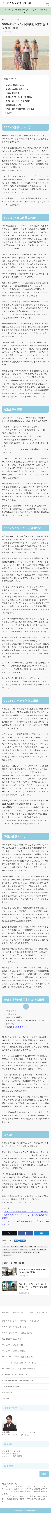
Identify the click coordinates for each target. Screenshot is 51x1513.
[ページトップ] (46, 1508)
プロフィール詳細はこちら (17, 1434)
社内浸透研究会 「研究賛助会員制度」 (20, 1380)
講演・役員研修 (12, 1453)
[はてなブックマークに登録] (41, 1233)
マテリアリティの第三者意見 (13, 1350)
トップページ (8, 19)
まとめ (9, 112)
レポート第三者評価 (14, 1456)
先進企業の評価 (12, 93)
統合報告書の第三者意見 (11, 1339)
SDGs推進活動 (27, 1252)
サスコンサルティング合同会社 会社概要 (18, 1356)
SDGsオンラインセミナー (10, 1250)
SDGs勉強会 (6, 1252)
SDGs (18, 19)
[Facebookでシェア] (25, 1233)
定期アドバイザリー (14, 1451)
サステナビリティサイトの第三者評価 (17, 1333)
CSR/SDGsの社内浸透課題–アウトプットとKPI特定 (26, 1211)
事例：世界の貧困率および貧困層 (20, 108)
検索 (44, 1474)
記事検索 (8, 1465)
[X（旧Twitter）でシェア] (9, 1233)
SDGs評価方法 (7, 1255)
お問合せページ (8, 1392)
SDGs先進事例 (41, 1250)
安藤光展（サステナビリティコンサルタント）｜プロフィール (25, 1313)
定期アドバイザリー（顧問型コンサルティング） (21, 1321)
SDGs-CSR (6, 1247)
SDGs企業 (32, 1250)
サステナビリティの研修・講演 (14, 1327)
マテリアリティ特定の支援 (12, 1344)
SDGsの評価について (15, 85)
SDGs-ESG (14, 1247)
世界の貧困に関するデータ (16, 1027)
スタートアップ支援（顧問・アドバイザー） (19, 1362)
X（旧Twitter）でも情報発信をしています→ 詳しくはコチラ (26, 10)
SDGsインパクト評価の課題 (18, 101)
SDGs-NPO (32, 1247)
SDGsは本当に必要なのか (17, 89)
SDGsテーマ (23, 1250)
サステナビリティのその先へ (17, 3)
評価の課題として (13, 104)
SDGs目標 (36, 1252)
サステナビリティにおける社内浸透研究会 (18, 1368)
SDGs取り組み (16, 1252)
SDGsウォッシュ (43, 1247)
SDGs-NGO (23, 1247)
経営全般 (22, 1240)
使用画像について (9, 1398)
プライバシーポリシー (11, 1386)
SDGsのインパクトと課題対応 (19, 97)
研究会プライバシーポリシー (16, 1374)
